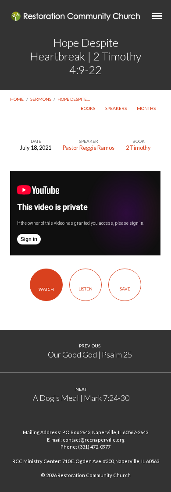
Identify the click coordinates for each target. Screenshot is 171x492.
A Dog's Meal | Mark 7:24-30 (81, 398)
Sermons (40, 99)
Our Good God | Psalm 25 (90, 354)
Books (88, 108)
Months (147, 108)
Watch (46, 289)
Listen (85, 288)
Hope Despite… (73, 99)
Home (17, 99)
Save (125, 288)
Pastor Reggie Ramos (88, 147)
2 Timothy (138, 147)
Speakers (116, 108)
